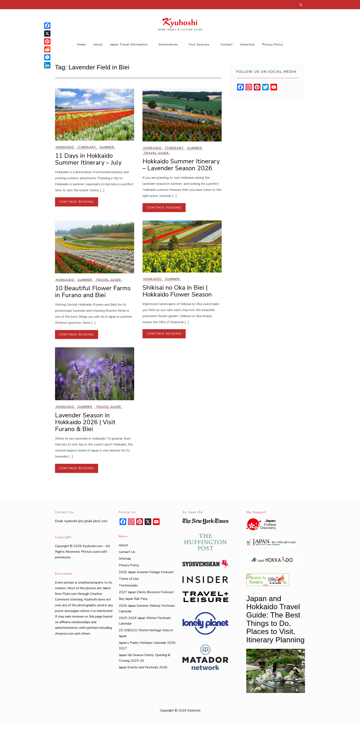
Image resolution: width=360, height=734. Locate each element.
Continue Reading (76, 202)
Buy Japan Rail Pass (133, 598)
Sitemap (125, 558)
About (97, 44)
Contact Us (127, 552)
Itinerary (87, 147)
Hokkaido (65, 147)
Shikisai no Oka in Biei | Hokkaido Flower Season (177, 291)
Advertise (247, 44)
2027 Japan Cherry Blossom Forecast (146, 592)
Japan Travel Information (129, 44)
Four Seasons (199, 44)
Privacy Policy (272, 44)
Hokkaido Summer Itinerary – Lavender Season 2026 (181, 165)
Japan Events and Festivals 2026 (143, 667)
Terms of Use (129, 578)
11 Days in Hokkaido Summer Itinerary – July (88, 159)
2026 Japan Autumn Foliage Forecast (146, 572)
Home (81, 44)
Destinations (168, 44)
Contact (226, 44)
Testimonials (128, 585)
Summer (107, 147)
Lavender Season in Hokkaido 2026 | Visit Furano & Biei (85, 422)
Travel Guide (156, 153)
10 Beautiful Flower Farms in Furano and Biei (93, 291)
